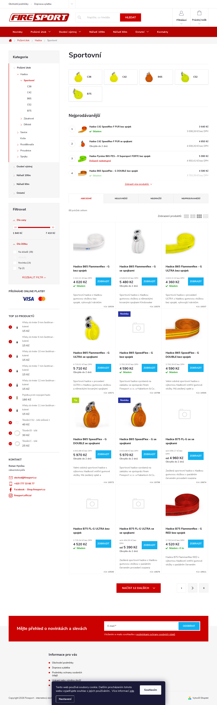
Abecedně (86, 198)
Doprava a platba (42, 4)
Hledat (130, 17)
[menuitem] (18, 32)
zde (132, 691)
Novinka (24, 262)
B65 (29, 98)
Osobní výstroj (24, 166)
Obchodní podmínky (18, 4)
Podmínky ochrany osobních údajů (67, 674)
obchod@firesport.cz (25, 477)
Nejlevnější (121, 198)
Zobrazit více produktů (137, 184)
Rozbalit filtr (32, 277)
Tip (21, 268)
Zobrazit (103, 281)
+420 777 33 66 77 (24, 483)
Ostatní (21, 193)
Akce (22, 257)
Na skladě (25, 252)
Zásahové (29, 118)
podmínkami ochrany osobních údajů (155, 634)
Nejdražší (156, 198)
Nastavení (65, 699)
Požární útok (24, 67)
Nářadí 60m (23, 184)
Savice (23, 132)
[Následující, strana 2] (192, 587)
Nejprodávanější (191, 198)
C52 (29, 104)
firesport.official (23, 495)
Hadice (24, 74)
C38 (29, 86)
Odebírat (189, 626)
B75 (29, 110)
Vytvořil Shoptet (200, 698)
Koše (23, 138)
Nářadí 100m (24, 175)
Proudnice (25, 150)
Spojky (23, 156)
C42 (29, 92)
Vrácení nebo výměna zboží (66, 680)
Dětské (27, 124)
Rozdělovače (27, 144)
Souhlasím (150, 690)
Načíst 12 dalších (136, 588)
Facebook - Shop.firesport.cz (29, 489)
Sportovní (29, 80)
